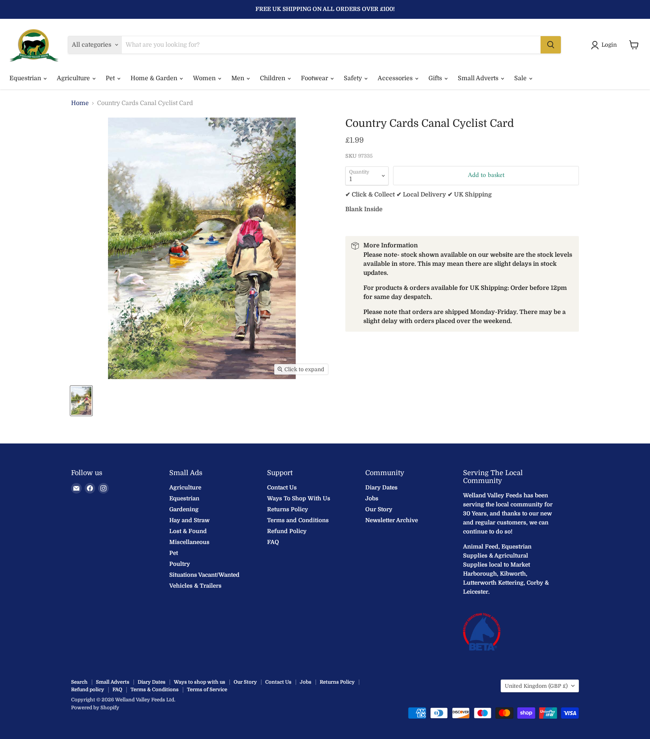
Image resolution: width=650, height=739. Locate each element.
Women (205, 78)
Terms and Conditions (298, 520)
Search (79, 682)
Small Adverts (479, 78)
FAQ (273, 542)
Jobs (371, 498)
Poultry (179, 564)
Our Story (378, 509)
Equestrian (26, 78)
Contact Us (282, 487)
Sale (521, 78)
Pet (111, 78)
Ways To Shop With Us (298, 498)
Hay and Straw (189, 520)
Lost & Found (188, 531)
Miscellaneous (189, 542)
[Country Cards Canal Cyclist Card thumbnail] (81, 401)
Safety (353, 78)
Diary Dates (381, 487)
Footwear (315, 78)
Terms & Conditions (155, 689)
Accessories (396, 78)
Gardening (184, 509)
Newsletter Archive (391, 520)
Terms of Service (207, 689)
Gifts (435, 78)
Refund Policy (287, 531)
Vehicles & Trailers (195, 585)
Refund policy (87, 689)
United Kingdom (536, 686)
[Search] (551, 44)
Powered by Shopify (95, 707)
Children (273, 78)
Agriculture (74, 78)
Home (80, 103)
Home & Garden (155, 78)
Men (238, 78)
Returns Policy (287, 509)
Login (609, 44)
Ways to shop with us (199, 682)
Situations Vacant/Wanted (204, 574)
